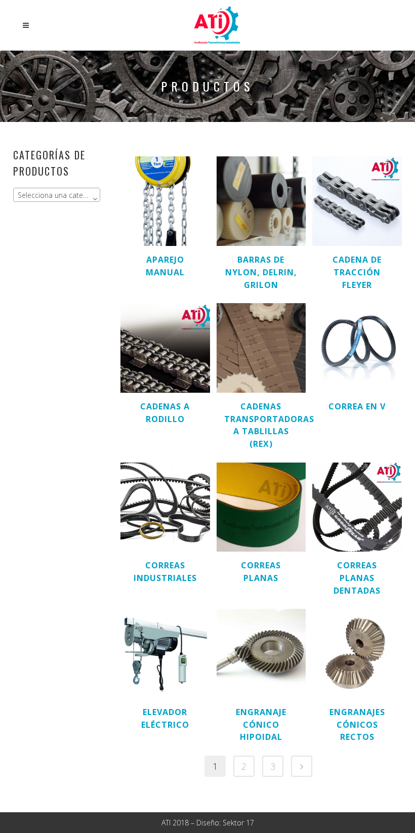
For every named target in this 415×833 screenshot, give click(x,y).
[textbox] (57, 195)
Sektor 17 (238, 822)
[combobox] (56, 195)
